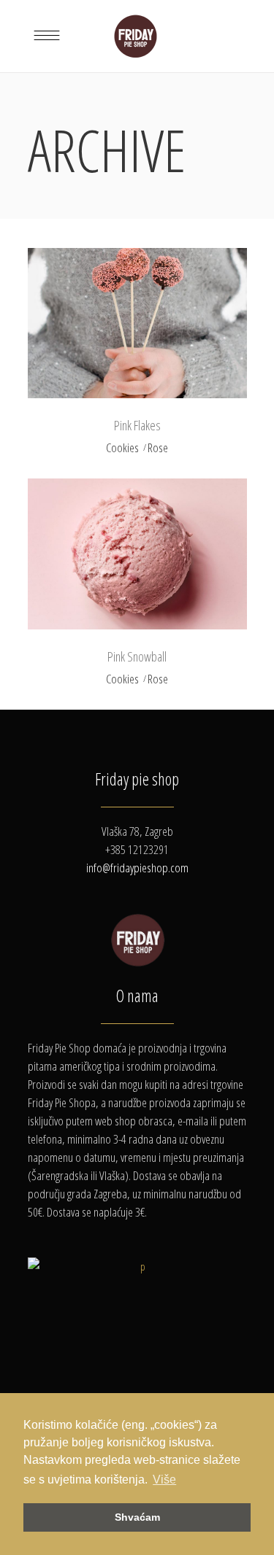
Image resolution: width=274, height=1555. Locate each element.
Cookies (122, 447)
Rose (158, 447)
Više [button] (164, 1479)
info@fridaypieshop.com (137, 867)
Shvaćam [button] (137, 1517)
